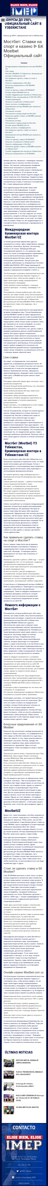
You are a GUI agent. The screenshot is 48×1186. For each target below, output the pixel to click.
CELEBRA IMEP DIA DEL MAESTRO (27, 1107)
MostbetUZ (9, 87)
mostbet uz (35, 270)
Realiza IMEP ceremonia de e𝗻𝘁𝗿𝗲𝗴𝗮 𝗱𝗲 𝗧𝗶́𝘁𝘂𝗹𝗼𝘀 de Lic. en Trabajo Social (30, 1098)
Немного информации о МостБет (18, 83)
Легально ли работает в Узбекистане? (19, 102)
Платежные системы (13, 111)
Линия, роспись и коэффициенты (18, 104)
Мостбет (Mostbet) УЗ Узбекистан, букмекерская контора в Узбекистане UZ (23, 74)
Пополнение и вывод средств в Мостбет (20, 113)
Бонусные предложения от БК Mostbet (20, 85)
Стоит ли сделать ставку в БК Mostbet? (20, 90)
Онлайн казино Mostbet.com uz (17, 92)
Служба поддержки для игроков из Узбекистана (23, 94)
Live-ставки (9, 71)
